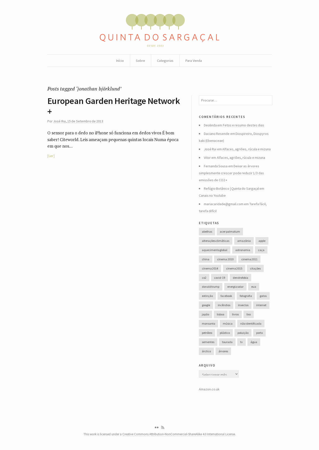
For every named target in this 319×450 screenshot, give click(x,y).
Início (120, 60)
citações (255, 268)
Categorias (165, 60)
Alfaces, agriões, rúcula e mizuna (246, 149)
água (253, 342)
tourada (227, 342)
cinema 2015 (234, 268)
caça (261, 250)
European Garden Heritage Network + (113, 106)
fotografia (246, 296)
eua (253, 286)
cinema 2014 (210, 268)
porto (259, 333)
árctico (206, 351)
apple (261, 241)
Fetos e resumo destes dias (243, 125)
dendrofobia (240, 277)
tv (241, 342)
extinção (207, 296)
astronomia (242, 250)
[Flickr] (157, 428)
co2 (204, 277)
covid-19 (219, 277)
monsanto (208, 323)
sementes (208, 342)
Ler (51, 156)
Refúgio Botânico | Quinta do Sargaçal (231, 188)
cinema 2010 (225, 259)
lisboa (220, 314)
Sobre (140, 60)
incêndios (224, 305)
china (205, 259)
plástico (225, 333)
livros (235, 314)
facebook (226, 296)
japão (205, 314)
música (228, 323)
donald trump (210, 286)
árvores (223, 351)
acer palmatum (230, 231)
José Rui (59, 121)
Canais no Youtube (212, 195)
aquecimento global (214, 250)
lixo (248, 314)
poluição (243, 333)
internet (261, 305)
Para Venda (193, 60)
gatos (263, 296)
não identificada (250, 323)
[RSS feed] (162, 428)
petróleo (207, 333)
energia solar (235, 286)
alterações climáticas (215, 241)
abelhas (207, 231)
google (206, 305)
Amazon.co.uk (209, 389)
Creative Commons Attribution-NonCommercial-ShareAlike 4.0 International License (178, 434)
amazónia (244, 241)
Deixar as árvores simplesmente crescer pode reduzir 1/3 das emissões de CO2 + (231, 173)
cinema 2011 (249, 259)
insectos (243, 305)
